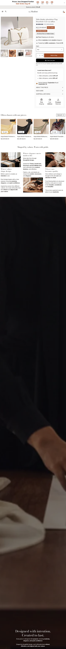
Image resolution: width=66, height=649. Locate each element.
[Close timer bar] (64, 2)
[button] (4, 53)
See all (60, 115)
